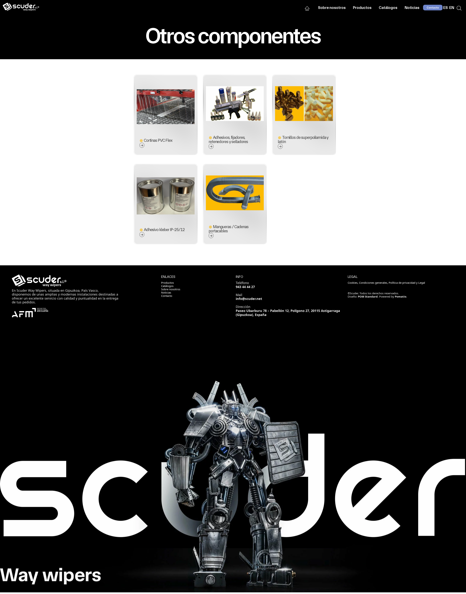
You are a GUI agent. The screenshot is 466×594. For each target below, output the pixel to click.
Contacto (166, 296)
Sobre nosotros (170, 289)
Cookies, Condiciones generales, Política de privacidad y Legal (386, 282)
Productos (167, 282)
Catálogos (167, 286)
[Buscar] (459, 7)
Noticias (166, 292)
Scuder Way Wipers (31, 290)
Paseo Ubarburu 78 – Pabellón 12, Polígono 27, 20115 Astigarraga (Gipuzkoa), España (288, 312)
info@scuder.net (249, 298)
